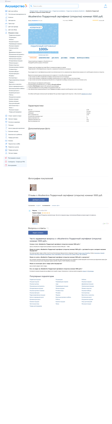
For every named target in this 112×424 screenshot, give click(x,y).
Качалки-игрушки (14, 99)
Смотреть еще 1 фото (43, 54)
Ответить (35, 224)
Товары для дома (13, 150)
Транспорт (11, 23)
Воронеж (42, 254)
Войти (105, 7)
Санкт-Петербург (86, 253)
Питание (11, 125)
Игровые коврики (14, 46)
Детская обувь (12, 29)
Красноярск (97, 253)
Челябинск (84, 254)
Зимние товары (12, 119)
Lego (10, 50)
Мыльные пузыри (14, 109)
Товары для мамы (13, 137)
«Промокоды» (90, 271)
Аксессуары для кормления (16, 128)
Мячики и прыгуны (14, 65)
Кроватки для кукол (14, 92)
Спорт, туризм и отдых (14, 116)
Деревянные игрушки (15, 52)
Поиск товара (31, 6)
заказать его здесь (86, 93)
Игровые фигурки (14, 73)
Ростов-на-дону (68, 254)
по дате (38, 205)
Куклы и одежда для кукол (16, 86)
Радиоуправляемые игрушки (17, 80)
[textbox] (53, 6)
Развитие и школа (13, 147)
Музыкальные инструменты (16, 54)
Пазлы (11, 107)
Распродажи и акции (14, 158)
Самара (74, 254)
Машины (12, 82)
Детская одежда (13, 26)
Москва (80, 253)
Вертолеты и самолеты (15, 84)
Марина (34, 210)
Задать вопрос (38, 233)
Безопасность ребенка (15, 134)
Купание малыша (13, 131)
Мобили (11, 39)
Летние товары (12, 153)
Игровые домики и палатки (16, 67)
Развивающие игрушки (16, 56)
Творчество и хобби (14, 144)
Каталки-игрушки (14, 101)
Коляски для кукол (14, 90)
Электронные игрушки (15, 58)
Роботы (11, 95)
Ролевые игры (13, 69)
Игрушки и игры (13, 33)
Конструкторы (13, 78)
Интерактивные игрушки (16, 60)
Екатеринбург (48, 254)
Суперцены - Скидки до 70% (16, 161)
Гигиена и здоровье (14, 122)
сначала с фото (55, 205)
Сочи (63, 254)
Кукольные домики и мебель (17, 88)
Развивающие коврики (15, 43)
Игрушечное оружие (15, 97)
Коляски (10, 17)
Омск (53, 254)
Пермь (77, 254)
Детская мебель (13, 11)
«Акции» (84, 271)
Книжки (10, 140)
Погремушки (13, 37)
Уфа (80, 254)
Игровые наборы (14, 71)
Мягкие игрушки (14, 63)
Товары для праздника (15, 112)
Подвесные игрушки (15, 35)
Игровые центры (14, 48)
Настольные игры (14, 105)
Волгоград (37, 254)
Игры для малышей (14, 103)
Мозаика (11, 75)
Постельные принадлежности (17, 14)
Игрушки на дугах (14, 41)
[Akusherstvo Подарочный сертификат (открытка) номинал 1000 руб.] (43, 38)
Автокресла (11, 20)
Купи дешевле (12, 165)
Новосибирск (58, 254)
